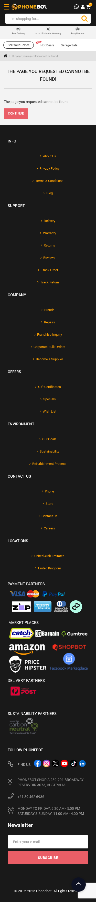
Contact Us (49, 516)
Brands (49, 310)
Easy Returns (77, 33)
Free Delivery (18, 34)
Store (49, 504)
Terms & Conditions (49, 181)
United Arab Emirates (49, 556)
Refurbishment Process (49, 464)
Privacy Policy (49, 168)
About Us (49, 156)
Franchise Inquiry (49, 334)
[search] (84, 19)
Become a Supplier (49, 359)
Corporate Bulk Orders (49, 347)
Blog (49, 193)
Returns (49, 245)
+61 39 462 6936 (30, 797)
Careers (49, 528)
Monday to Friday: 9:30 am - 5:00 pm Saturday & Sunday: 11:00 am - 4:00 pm (50, 811)
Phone (49, 491)
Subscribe (48, 858)
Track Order (49, 270)
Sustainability (49, 451)
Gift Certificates (49, 387)
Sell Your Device (18, 45)
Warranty (49, 233)
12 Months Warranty (48, 33)
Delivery (49, 221)
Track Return (49, 282)
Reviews (49, 258)
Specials (49, 399)
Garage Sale (69, 45)
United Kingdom (49, 568)
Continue (16, 113)
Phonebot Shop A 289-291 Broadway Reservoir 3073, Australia (50, 782)
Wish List (49, 411)
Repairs (49, 322)
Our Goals (49, 439)
